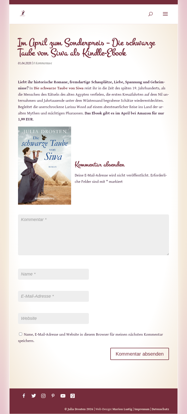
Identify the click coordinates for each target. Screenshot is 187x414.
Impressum (142, 409)
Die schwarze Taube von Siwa (59, 88)
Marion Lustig (122, 409)
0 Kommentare (42, 63)
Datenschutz (160, 409)
